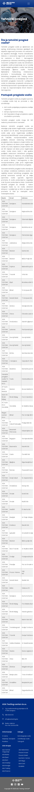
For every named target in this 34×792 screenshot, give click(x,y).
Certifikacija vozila (23, 739)
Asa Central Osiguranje (6, 751)
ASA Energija (6, 766)
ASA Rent (5, 760)
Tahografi (21, 741)
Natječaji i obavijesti (8, 739)
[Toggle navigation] (28, 3)
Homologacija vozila (24, 736)
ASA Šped (5, 757)
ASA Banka (5, 755)
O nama (5, 736)
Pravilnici (5, 741)
